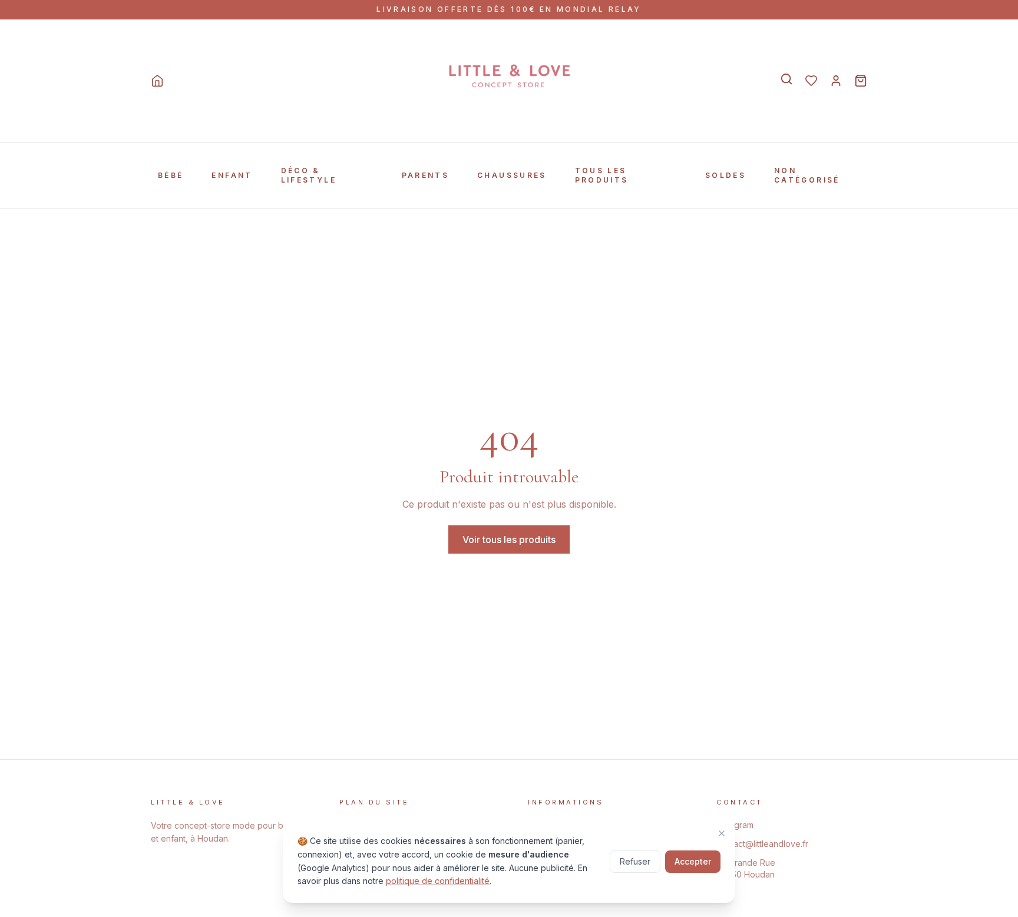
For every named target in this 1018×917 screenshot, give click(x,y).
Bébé (170, 175)
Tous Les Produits (602, 175)
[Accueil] (157, 80)
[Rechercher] (786, 78)
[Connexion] (835, 80)
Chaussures (512, 175)
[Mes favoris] (811, 80)
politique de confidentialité (438, 881)
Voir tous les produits (509, 539)
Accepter (693, 861)
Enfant (231, 175)
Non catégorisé (807, 175)
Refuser (635, 861)
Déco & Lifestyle (308, 175)
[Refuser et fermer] (721, 833)
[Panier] (860, 80)
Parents (425, 175)
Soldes (725, 175)
